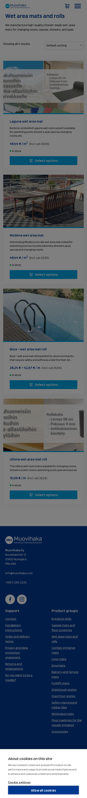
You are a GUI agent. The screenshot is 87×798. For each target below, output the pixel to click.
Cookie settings (19, 782)
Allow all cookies (43, 790)
